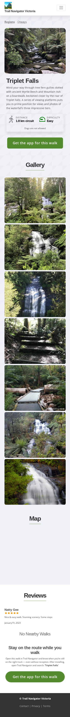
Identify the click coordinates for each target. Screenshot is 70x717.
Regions (9, 22)
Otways (22, 22)
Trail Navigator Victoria (19, 11)
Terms (46, 706)
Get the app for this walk (35, 143)
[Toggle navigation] (61, 8)
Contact (24, 706)
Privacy (36, 706)
